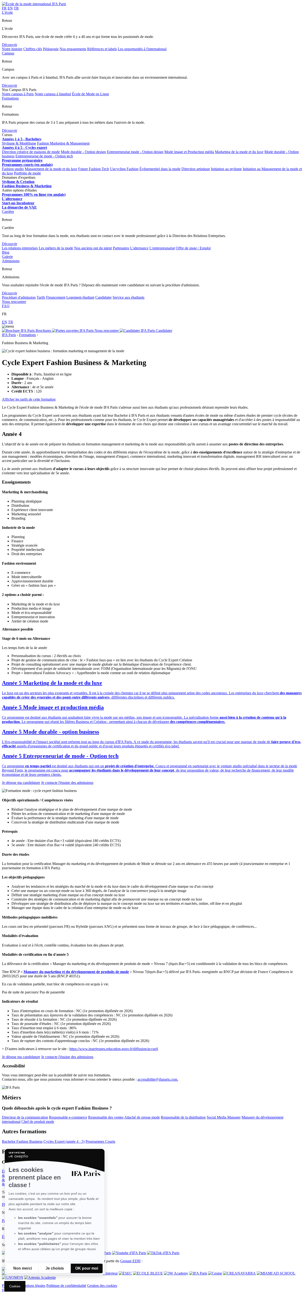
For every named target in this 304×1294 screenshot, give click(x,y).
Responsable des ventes (106, 1117)
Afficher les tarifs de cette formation (29, 399)
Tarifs (41, 297)
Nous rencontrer (14, 302)
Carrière (8, 212)
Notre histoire (12, 49)
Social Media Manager (224, 1117)
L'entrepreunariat (162, 248)
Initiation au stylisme (226, 169)
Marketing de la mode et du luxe (239, 152)
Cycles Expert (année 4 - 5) (64, 1141)
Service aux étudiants (128, 297)
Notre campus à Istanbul (53, 94)
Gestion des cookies (102, 1286)
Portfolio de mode (27, 173)
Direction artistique (195, 169)
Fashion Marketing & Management (63, 143)
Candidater (103, 297)
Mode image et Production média (189, 152)
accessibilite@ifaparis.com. (158, 1079)
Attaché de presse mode (142, 1117)
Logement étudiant (80, 297)
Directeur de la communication (25, 1117)
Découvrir (9, 45)
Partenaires (121, 248)
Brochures (43, 331)
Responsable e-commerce (68, 1117)
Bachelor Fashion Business (22, 1141)
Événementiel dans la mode (159, 169)
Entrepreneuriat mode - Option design (135, 152)
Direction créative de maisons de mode (31, 152)
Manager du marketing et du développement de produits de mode (76, 972)
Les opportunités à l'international (142, 49)
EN (10, 8)
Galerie (7, 257)
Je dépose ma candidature (21, 783)
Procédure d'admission (19, 297)
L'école (7, 12)
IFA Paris (9, 335)
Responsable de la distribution (183, 1117)
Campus (8, 53)
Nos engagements (73, 49)
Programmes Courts (100, 1141)
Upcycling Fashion (124, 169)
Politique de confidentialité (66, 1286)
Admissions (10, 261)
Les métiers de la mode (56, 248)
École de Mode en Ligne (90, 94)
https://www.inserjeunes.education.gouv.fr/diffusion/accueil (113, 1049)
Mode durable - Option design (83, 152)
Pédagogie (51, 49)
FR (4, 8)
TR (16, 8)
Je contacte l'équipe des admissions (67, 783)
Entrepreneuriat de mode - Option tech (44, 156)
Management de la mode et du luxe (51, 169)
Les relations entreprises (20, 248)
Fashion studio (13, 169)
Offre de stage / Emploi (193, 248)
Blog (5, 252)
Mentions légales (32, 1286)
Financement (55, 297)
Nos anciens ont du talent (93, 248)
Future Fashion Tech (93, 169)
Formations (10, 98)
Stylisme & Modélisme (19, 143)
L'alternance (139, 248)
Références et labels (102, 49)
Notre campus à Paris (18, 94)
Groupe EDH (130, 1261)
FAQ (6, 306)
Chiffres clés (32, 49)
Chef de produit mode (37, 1122)
